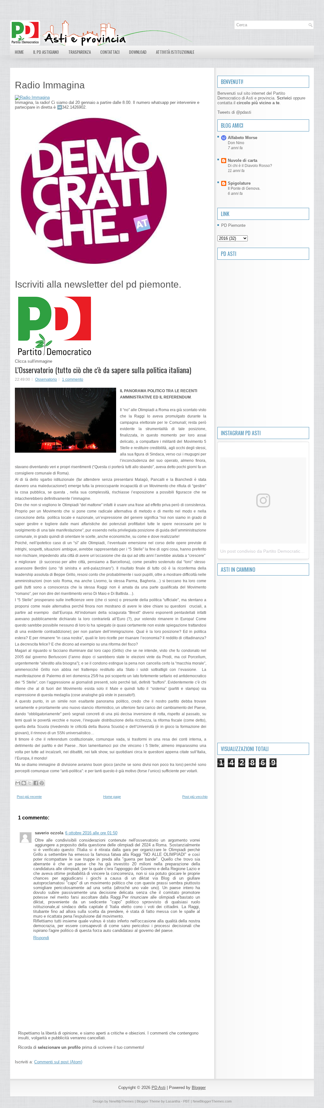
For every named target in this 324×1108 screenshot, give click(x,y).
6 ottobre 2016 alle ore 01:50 (91, 833)
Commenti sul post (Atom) (58, 1062)
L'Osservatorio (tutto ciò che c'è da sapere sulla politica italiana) (103, 369)
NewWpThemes (121, 1101)
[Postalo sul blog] (24, 783)
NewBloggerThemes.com (212, 1101)
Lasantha (173, 1101)
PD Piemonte (233, 225)
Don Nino (236, 143)
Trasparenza (79, 52)
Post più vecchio (195, 797)
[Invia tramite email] (18, 783)
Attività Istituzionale (175, 52)
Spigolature (239, 183)
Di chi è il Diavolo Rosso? (250, 165)
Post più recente (29, 797)
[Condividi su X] (30, 783)
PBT (186, 1101)
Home (19, 52)
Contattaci (110, 52)
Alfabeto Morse (242, 137)
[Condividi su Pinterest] (42, 783)
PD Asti (158, 1087)
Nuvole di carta (242, 160)
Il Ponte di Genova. (244, 188)
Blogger (199, 1087)
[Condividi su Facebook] (36, 783)
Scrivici (284, 98)
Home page (112, 797)
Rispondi (41, 937)
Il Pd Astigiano (46, 52)
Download (137, 52)
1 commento (72, 379)
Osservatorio (46, 379)
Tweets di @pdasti (234, 112)
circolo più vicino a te (258, 102)
